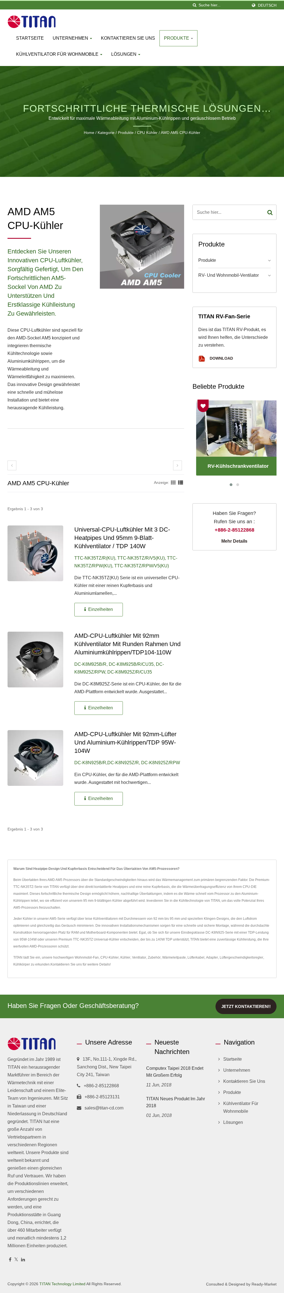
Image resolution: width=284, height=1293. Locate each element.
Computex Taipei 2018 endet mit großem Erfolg (174, 1072)
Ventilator (139, 957)
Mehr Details (234, 541)
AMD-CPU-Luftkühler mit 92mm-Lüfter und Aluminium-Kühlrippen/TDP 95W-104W (125, 742)
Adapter (212, 957)
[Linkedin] (23, 1260)
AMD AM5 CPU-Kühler (180, 132)
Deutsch (267, 5)
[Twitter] (16, 1260)
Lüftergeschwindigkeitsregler (241, 957)
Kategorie (106, 132)
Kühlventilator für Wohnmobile (58, 54)
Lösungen (124, 54)
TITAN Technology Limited (62, 1284)
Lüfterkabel (195, 957)
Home (89, 132)
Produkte (177, 38)
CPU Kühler (147, 132)
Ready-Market (264, 1284)
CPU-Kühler (109, 957)
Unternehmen (71, 38)
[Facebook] (10, 1260)
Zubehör (154, 957)
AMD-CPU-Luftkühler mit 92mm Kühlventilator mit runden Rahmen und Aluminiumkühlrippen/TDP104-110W (127, 644)
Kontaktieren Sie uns (128, 38)
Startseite (30, 38)
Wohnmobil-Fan (87, 957)
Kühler (125, 957)
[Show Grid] (173, 482)
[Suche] (194, 5)
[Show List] (180, 482)
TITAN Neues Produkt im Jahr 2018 (175, 1102)
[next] (177, 465)
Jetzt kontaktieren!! (246, 1006)
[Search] (270, 212)
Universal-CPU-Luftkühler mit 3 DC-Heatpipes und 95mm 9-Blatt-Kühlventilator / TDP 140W (122, 538)
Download (221, 358)
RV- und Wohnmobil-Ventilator (228, 275)
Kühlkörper (21, 964)
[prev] (11, 465)
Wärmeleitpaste (174, 957)
